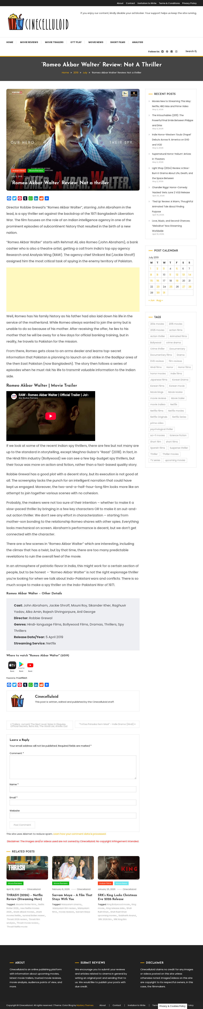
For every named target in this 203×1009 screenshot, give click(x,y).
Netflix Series (179, 416)
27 (183, 286)
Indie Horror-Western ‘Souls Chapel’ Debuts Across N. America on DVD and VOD (171, 139)
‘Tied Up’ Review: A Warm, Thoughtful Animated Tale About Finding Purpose (172, 206)
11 (170, 274)
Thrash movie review (27, 922)
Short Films (117, 42)
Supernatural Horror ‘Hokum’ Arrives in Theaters (171, 156)
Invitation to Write (147, 3)
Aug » (159, 300)
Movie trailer (178, 398)
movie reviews (66, 911)
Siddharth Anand (127, 915)
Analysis (137, 42)
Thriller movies (171, 454)
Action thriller (157, 336)
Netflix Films (156, 410)
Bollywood (155, 342)
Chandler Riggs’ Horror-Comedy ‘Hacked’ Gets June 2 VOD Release (171, 190)
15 (151, 280)
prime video (157, 423)
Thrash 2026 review (17, 919)
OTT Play (76, 42)
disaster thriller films (26, 904)
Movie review (175, 392)
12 (177, 274)
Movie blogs (156, 392)
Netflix (173, 404)
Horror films (184, 367)
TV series (155, 460)
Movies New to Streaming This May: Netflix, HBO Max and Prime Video (171, 104)
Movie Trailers (54, 42)
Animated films (178, 336)
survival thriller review (34, 915)
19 (177, 280)
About (120, 3)
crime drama (173, 342)
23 (158, 286)
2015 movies (175, 323)
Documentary (177, 348)
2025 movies (157, 330)
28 (190, 286)
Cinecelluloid (36, 176)
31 (164, 292)
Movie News (95, 42)
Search (190, 51)
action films (175, 330)
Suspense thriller (179, 447)
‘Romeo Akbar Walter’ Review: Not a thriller (60, 183)
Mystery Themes (85, 1005)
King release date (115, 908)
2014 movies (157, 323)
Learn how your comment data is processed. (79, 834)
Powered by (11, 678)
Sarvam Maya (83, 911)
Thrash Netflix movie (17, 926)
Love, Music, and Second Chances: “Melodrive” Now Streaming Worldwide (171, 225)
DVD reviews (157, 361)
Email (13, 797)
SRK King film (120, 919)
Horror (170, 367)
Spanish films (157, 447)
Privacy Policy (189, 3)
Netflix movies (176, 410)
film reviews (175, 361)
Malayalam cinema (71, 904)
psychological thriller (161, 429)
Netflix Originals (158, 416)
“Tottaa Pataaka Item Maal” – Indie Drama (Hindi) (106, 724)
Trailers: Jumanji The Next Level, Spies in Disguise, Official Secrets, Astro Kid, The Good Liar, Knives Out (39, 725)
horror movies (158, 373)
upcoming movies (175, 460)
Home (9, 42)
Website (15, 810)
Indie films (176, 373)
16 (158, 280)
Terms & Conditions (169, 3)
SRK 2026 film (105, 919)
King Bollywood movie (118, 904)
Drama (180, 354)
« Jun (151, 300)
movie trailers (157, 404)
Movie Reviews (29, 42)
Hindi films (156, 367)
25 (171, 286)
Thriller (154, 454)
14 (190, 274)
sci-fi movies (157, 435)
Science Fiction (178, 435)
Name (14, 784)
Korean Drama (180, 379)
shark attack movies (23, 911)
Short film (155, 441)
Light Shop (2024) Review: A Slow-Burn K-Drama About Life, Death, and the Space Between (172, 173)
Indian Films (19, 170)
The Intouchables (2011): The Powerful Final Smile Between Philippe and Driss (172, 120)
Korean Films (157, 385)
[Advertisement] (73, 289)
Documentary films (161, 354)
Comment (17, 753)
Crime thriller (157, 348)
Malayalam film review (64, 908)
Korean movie (177, 385)
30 (158, 292)
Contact (130, 3)
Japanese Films (158, 379)
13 (183, 274)
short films (172, 441)
